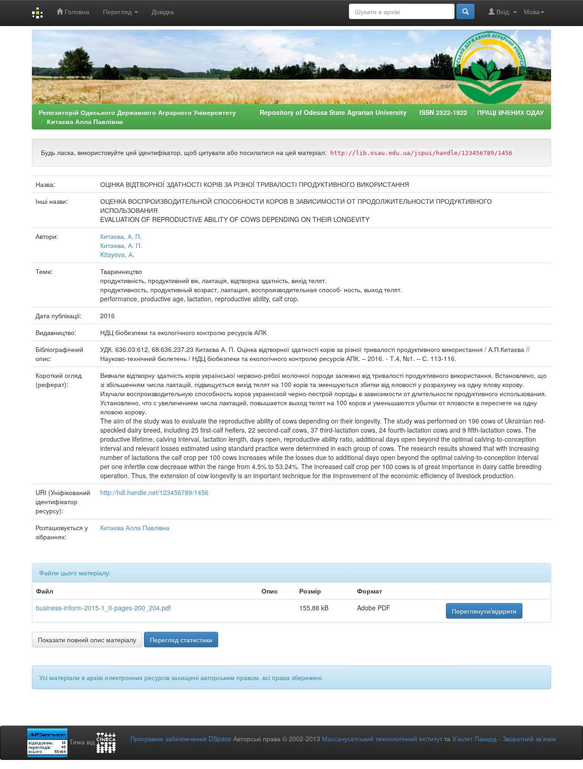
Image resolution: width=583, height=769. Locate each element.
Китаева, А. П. (121, 245)
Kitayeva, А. (117, 254)
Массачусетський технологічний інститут (382, 738)
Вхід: (503, 11)
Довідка (163, 11)
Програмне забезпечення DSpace (180, 738)
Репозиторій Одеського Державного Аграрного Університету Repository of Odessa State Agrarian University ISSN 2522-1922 (253, 112)
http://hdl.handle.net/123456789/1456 (154, 492)
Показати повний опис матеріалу (87, 639)
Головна (76, 11)
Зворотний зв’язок (529, 738)
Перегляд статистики (181, 639)
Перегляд (118, 11)
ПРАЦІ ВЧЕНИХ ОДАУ (510, 112)
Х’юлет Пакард (474, 738)
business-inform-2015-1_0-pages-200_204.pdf (103, 607)
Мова (532, 11)
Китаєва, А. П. (121, 236)
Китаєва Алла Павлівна (85, 121)
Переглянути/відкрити (484, 610)
